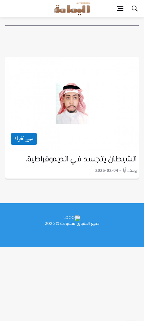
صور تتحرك (24, 139)
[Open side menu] (120, 8)
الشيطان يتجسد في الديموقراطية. (81, 160)
